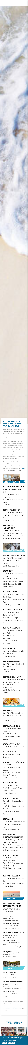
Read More (14, 1040)
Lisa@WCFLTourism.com (14, 1008)
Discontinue (11, 1042)
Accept (4, 1042)
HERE (23, 468)
